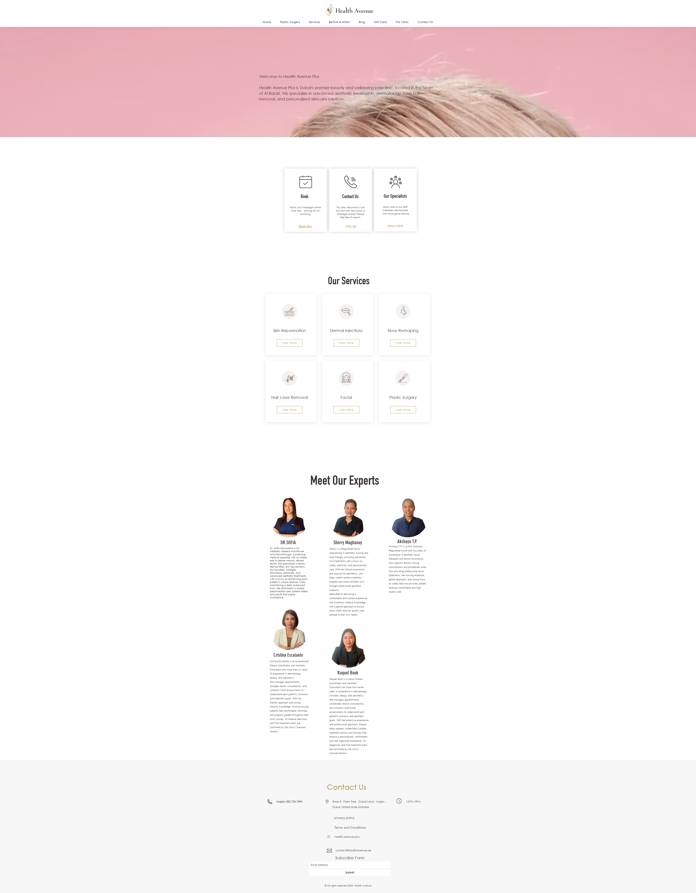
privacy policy (344, 818)
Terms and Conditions (350, 827)
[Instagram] (329, 836)
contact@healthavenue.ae (353, 850)
